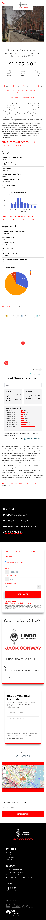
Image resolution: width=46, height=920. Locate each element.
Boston (27, 483)
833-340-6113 (13, 667)
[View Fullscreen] (4, 775)
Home (4, 483)
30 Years (10, 562)
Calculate (23, 594)
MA (16, 483)
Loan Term (9, 557)
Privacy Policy (12, 900)
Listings (10, 483)
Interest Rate (10, 583)
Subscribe (15, 726)
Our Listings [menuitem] (10, 857)
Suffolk (21, 483)
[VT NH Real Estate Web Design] (23, 913)
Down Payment (11, 576)
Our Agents (8, 677)
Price (7, 568)
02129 (34, 483)
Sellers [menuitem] (8, 855)
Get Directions (23, 814)
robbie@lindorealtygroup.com (20, 877)
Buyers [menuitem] (8, 852)
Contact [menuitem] (9, 860)
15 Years (20, 562)
